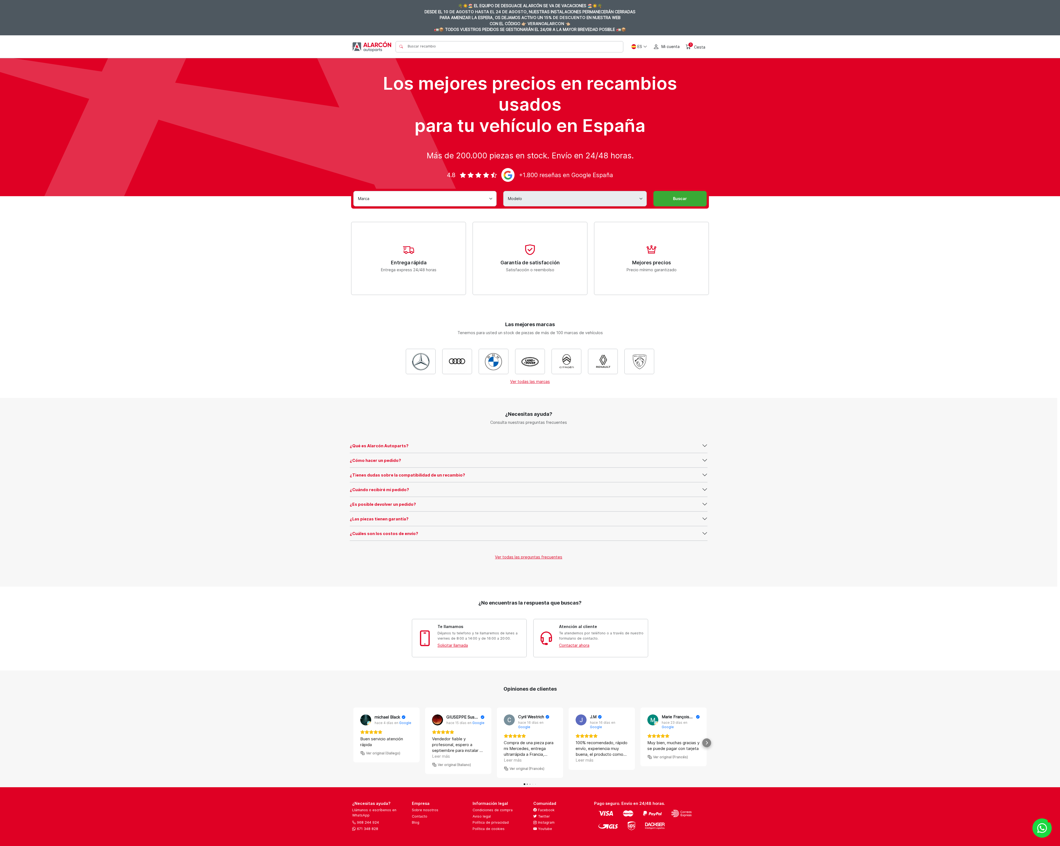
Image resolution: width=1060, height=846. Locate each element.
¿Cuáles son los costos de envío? (384, 533)
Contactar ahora (574, 645)
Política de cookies (489, 829)
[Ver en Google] (365, 719)
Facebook (546, 810)
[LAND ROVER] (530, 361)
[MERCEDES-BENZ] (421, 361)
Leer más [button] (441, 756)
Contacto (419, 816)
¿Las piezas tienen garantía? (379, 519)
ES (639, 46)
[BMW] (493, 361)
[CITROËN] (566, 361)
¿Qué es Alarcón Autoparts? (379, 445)
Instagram (546, 822)
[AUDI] (457, 361)
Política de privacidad (491, 822)
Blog (415, 822)
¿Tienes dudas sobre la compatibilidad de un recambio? (407, 475)
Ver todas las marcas (530, 381)
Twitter (543, 816)
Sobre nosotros (425, 810)
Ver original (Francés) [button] (527, 769)
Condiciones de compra (493, 810)
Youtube (544, 829)
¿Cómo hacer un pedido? (375, 460)
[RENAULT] (603, 361)
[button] (353, 742)
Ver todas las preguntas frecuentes (528, 557)
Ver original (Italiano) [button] (454, 765)
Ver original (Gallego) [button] (383, 753)
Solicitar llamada (453, 645)
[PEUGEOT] (639, 361)
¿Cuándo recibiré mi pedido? (379, 489)
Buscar (680, 198)
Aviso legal (482, 816)
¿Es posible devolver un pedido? (383, 504)
